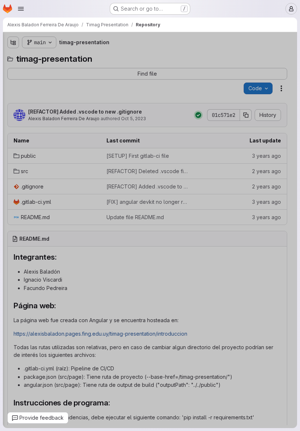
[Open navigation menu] (21, 9)
